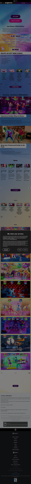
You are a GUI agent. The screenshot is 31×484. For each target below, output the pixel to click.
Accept (25, 249)
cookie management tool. (13, 239)
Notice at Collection (11, 238)
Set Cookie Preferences (6, 250)
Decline (20, 249)
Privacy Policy (5, 238)
